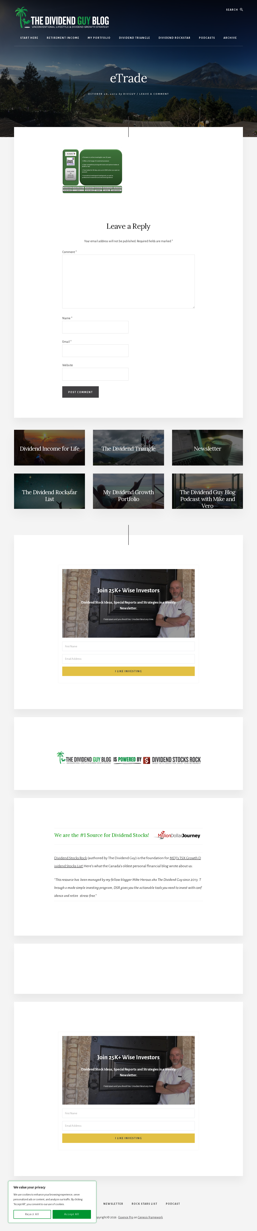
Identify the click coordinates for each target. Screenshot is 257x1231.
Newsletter (207, 448)
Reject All (32, 1214)
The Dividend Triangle (128, 448)
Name (67, 318)
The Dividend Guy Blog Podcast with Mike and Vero (207, 499)
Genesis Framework (150, 1217)
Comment (69, 252)
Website (67, 365)
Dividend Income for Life (49, 448)
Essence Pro (125, 1217)
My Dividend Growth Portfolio (128, 496)
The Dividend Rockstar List (49, 496)
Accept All (71, 1214)
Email (66, 341)
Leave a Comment (154, 94)
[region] (52, 1202)
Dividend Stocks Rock (70, 858)
